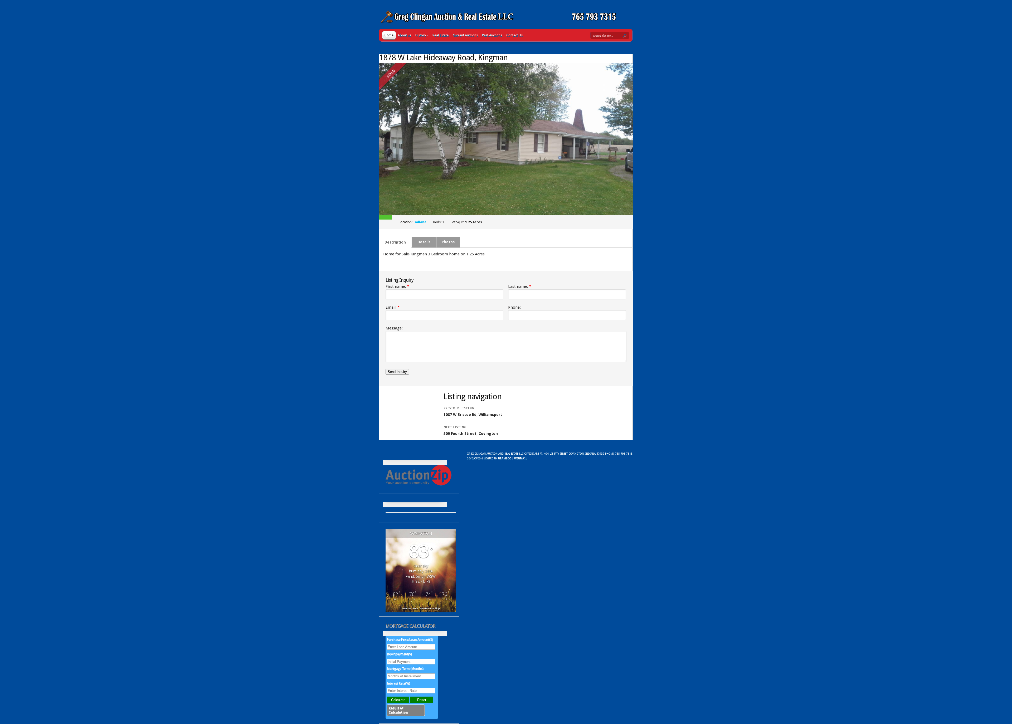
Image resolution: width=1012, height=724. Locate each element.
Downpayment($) (399, 654)
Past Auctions (492, 35)
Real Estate (440, 35)
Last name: (519, 286)
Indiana (419, 222)
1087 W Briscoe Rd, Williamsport (473, 411)
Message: (394, 328)
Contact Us (514, 35)
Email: (393, 307)
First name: (397, 286)
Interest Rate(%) (398, 683)
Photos (448, 242)
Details (423, 242)
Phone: (514, 307)
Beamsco (504, 458)
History (421, 35)
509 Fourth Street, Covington (471, 430)
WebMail (520, 458)
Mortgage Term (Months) (405, 668)
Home (389, 35)
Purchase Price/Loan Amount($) (410, 640)
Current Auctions (465, 35)
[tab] (395, 242)
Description (395, 242)
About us (404, 35)
